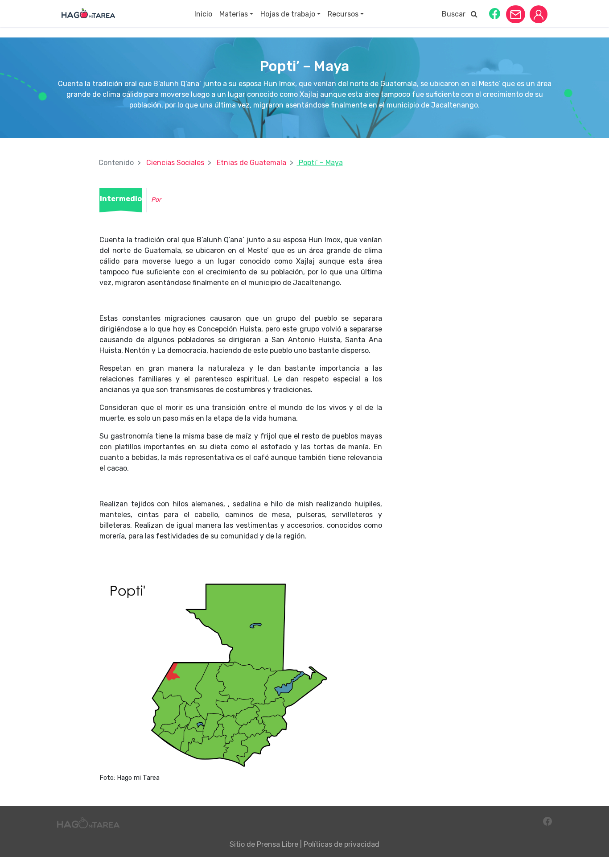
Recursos (343, 14)
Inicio (203, 14)
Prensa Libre (277, 844)
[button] (494, 13)
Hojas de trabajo (287, 14)
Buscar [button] (456, 14)
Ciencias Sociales (175, 162)
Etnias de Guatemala (251, 162)
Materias (233, 14)
